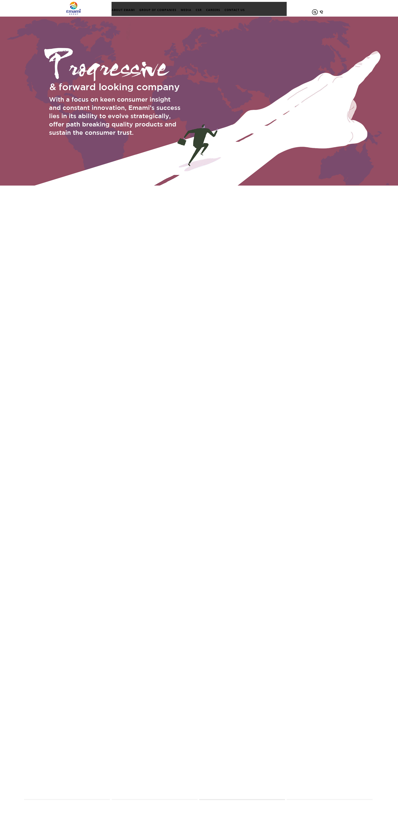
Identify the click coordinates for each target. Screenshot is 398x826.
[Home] (73, 3)
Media (186, 10)
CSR (199, 10)
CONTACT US (234, 10)
